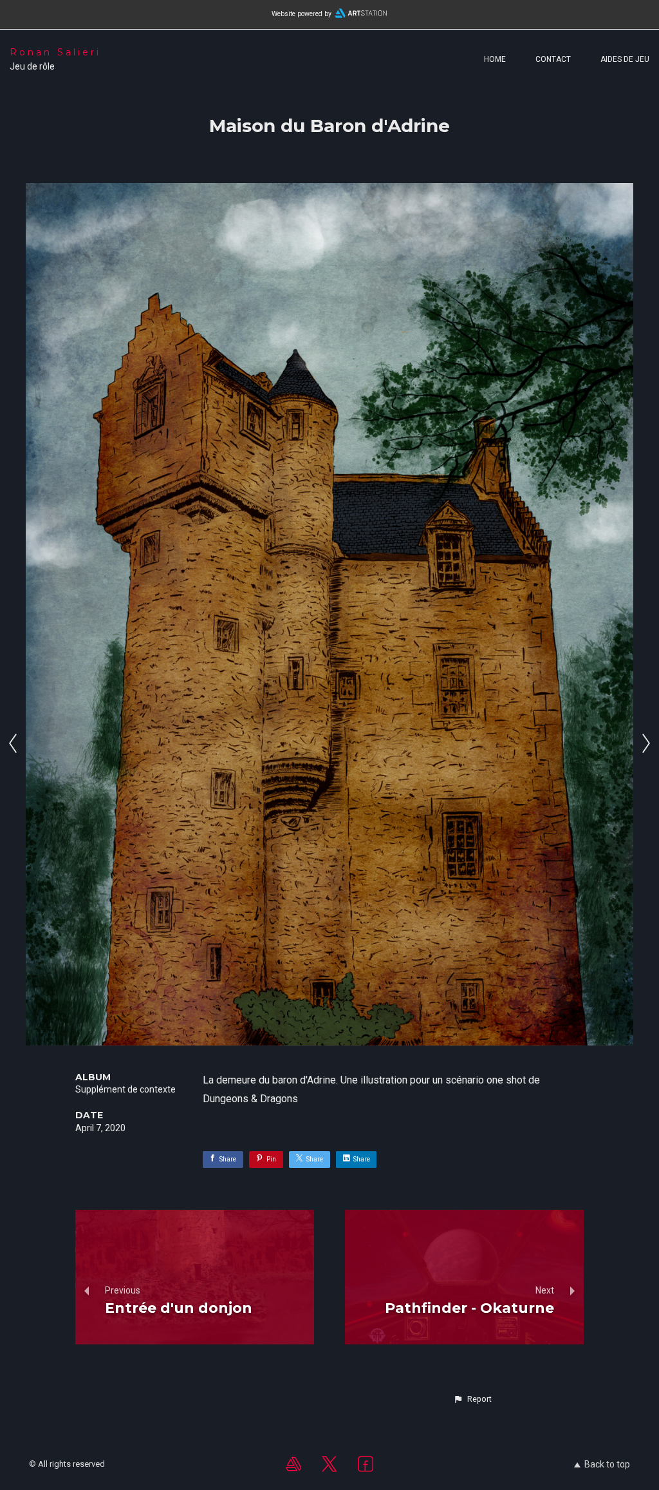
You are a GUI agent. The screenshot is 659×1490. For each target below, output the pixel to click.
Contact (553, 59)
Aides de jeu (624, 59)
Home (495, 59)
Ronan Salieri (55, 52)
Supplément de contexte (125, 1089)
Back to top (607, 1464)
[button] (472, 1399)
